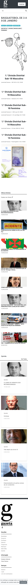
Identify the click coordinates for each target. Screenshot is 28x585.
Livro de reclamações (6, 574)
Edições (3, 569)
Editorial (3, 542)
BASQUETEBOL (16, 25)
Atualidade (4, 536)
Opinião (3, 551)
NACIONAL (4, 548)
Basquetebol (9, 25)
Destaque (3, 540)
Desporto (3, 25)
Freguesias (4, 544)
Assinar (21, 4)
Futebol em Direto (6, 197)
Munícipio (3, 546)
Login (2, 571)
